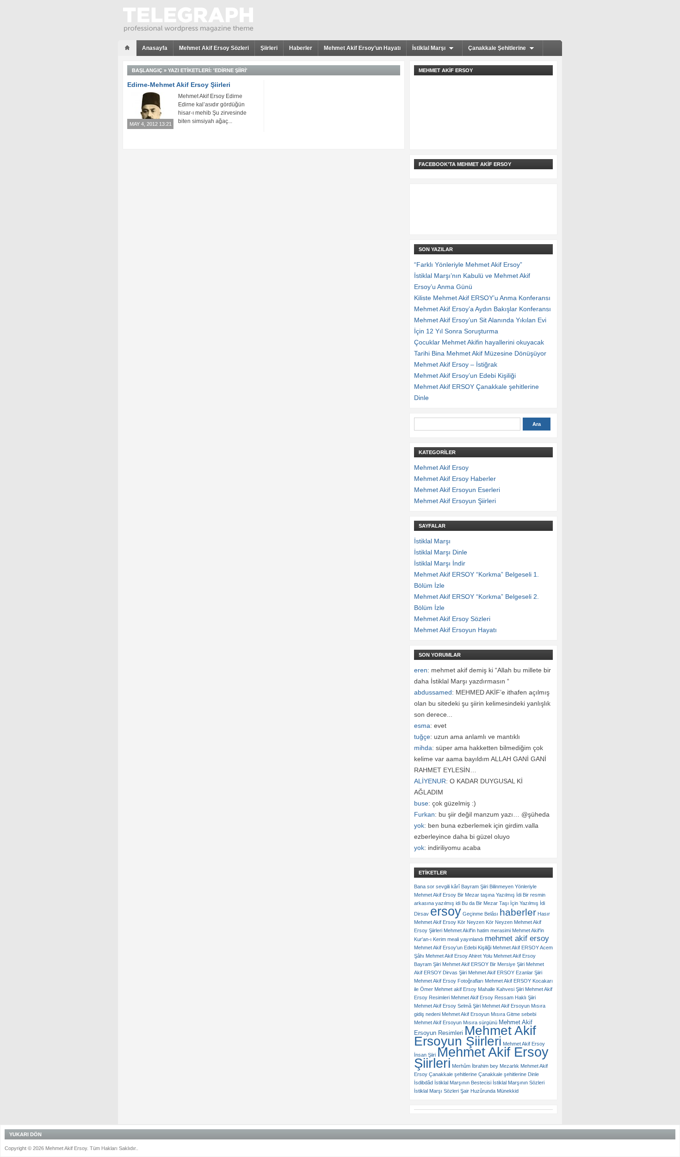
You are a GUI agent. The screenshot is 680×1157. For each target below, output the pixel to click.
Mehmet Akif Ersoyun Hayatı (455, 630)
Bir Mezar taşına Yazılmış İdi (489, 895)
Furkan (424, 814)
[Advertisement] (460, 101)
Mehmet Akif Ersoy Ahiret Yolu (459, 956)
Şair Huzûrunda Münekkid (489, 1091)
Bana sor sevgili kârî (437, 886)
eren (420, 670)
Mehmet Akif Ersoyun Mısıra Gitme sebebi (489, 1014)
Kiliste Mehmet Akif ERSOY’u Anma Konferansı (482, 298)
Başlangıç (147, 70)
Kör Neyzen (470, 922)
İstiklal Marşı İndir (439, 563)
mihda (423, 747)
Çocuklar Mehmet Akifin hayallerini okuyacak (479, 342)
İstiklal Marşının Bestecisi (462, 1082)
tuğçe (422, 736)
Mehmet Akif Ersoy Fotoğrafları (448, 981)
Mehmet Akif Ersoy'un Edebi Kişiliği (452, 947)
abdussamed (433, 692)
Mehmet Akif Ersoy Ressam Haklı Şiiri (493, 997)
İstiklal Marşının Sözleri (518, 1082)
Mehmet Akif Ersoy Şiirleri (481, 1057)
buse (421, 803)
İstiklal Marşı (428, 48)
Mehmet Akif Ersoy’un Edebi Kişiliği (465, 375)
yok (419, 825)
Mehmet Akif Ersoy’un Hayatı (362, 48)
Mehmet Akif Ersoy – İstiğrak (455, 364)
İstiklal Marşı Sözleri (436, 1091)
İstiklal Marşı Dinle (440, 552)
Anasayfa (154, 48)
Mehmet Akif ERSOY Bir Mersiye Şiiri (483, 964)
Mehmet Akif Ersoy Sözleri (214, 48)
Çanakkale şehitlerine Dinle (508, 1074)
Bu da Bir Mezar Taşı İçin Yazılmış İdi (503, 903)
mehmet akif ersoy (517, 938)
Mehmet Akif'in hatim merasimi (477, 930)
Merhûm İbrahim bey (475, 1066)
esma (422, 725)
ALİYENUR (430, 781)
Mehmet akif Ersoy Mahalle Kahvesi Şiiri (479, 989)
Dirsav (421, 914)
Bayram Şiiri (474, 886)
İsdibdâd (423, 1082)
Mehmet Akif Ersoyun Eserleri (457, 489)
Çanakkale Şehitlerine (497, 48)
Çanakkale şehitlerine (453, 1074)
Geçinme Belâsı (480, 914)
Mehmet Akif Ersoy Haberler (455, 478)
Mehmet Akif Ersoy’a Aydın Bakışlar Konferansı (482, 309)
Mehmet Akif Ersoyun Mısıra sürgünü (455, 1022)
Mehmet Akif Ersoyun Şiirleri (455, 501)
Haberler (300, 48)
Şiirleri (269, 48)
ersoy (445, 911)
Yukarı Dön (25, 1134)
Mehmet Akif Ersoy (441, 467)
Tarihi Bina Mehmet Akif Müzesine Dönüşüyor (480, 353)
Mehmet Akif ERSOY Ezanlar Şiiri (505, 972)
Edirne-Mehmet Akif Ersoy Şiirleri (178, 84)
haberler (518, 912)
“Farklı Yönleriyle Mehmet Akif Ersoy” (468, 264)
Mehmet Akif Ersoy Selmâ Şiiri (447, 1006)
